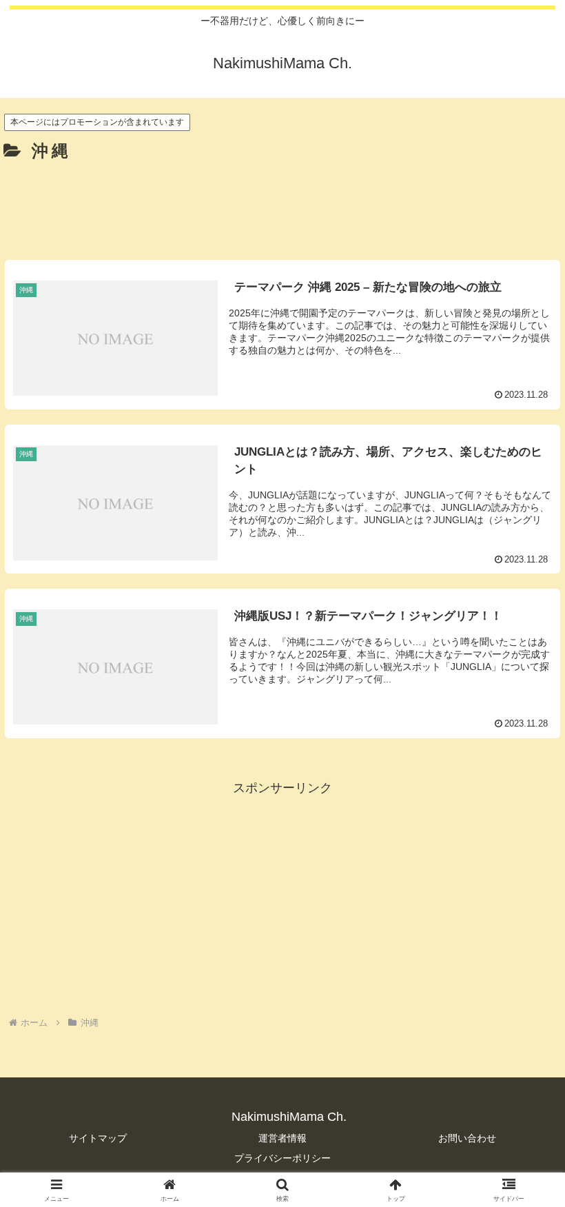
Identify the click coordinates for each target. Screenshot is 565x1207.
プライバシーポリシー (282, 1158)
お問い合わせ (467, 1138)
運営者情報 (282, 1138)
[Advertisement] (282, 205)
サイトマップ (98, 1138)
